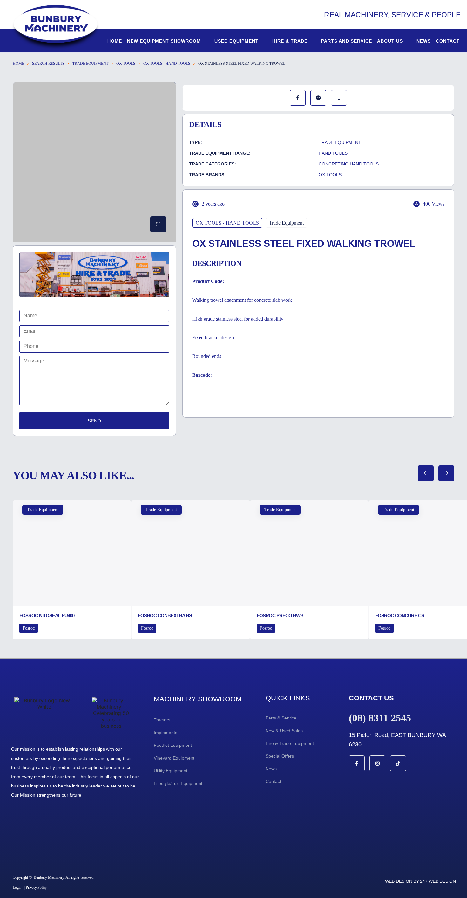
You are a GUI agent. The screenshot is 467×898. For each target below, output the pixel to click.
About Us (390, 41)
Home (114, 41)
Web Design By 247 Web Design (420, 881)
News (423, 41)
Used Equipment (236, 41)
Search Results (48, 63)
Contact (448, 41)
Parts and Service (346, 41)
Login (17, 887)
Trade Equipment (90, 63)
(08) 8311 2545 (380, 718)
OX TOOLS (125, 63)
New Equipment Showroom (164, 41)
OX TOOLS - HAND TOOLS (166, 63)
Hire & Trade (290, 41)
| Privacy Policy (35, 887)
